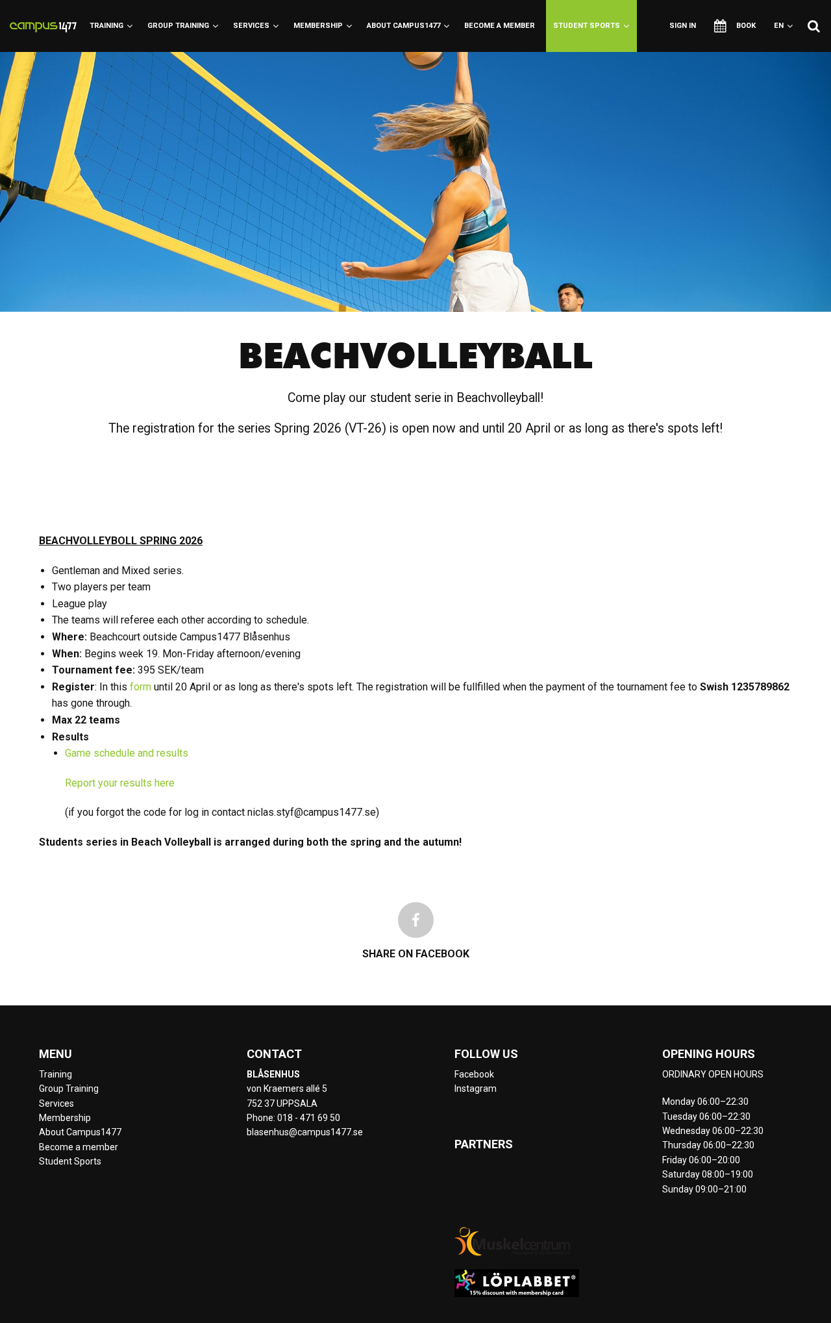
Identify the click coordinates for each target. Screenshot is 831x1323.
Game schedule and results (126, 753)
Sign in (682, 25)
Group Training (178, 25)
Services (251, 25)
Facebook (474, 1074)
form (140, 687)
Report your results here (120, 783)
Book (746, 25)
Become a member (499, 25)
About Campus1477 (403, 25)
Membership (318, 25)
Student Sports (586, 25)
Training (106, 25)
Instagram (475, 1088)
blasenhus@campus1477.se (305, 1132)
